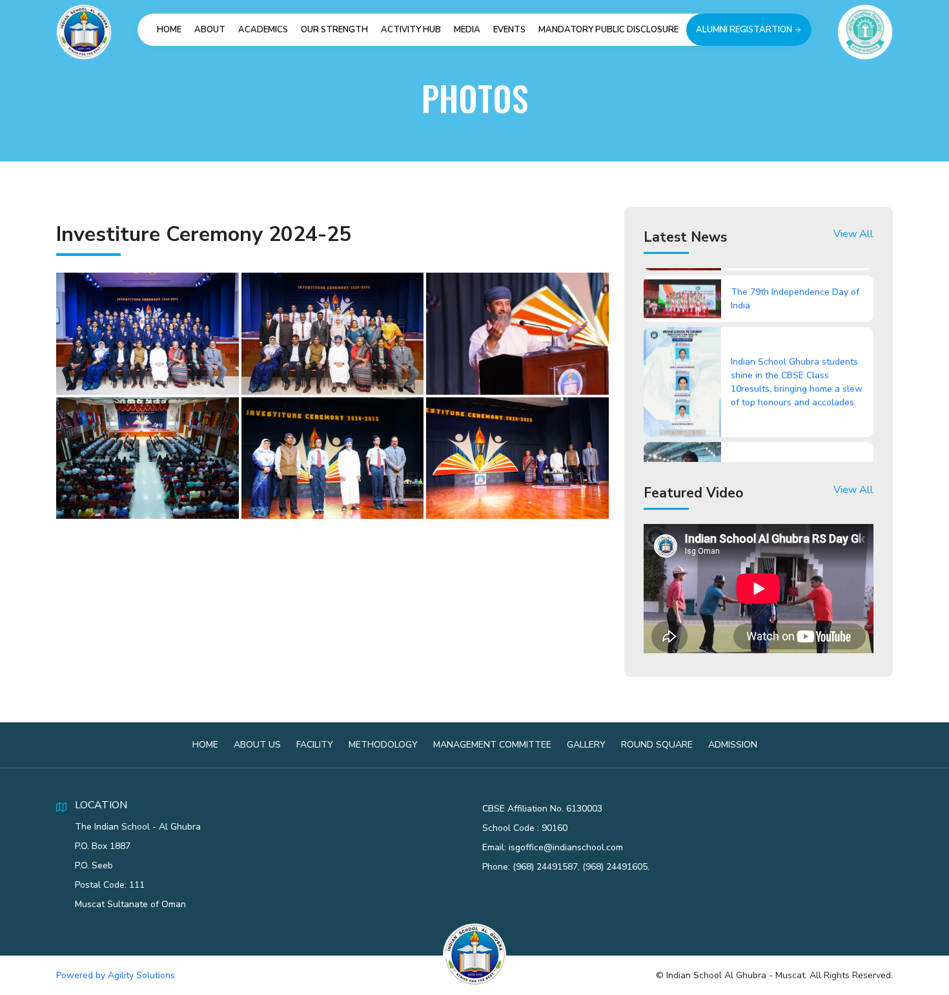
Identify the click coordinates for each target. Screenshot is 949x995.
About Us (257, 744)
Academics (263, 30)
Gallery (586, 744)
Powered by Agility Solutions (115, 975)
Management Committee (492, 744)
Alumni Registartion (745, 30)
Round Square (657, 744)
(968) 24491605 (615, 867)
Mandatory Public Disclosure (608, 30)
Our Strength (334, 30)
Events (509, 30)
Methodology (383, 744)
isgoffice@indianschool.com (566, 847)
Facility (314, 744)
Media (467, 30)
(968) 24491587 (545, 867)
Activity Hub (411, 30)
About (209, 30)
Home (169, 30)
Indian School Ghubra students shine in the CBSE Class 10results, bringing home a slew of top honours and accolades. (796, 354)
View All (853, 234)
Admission (732, 744)
